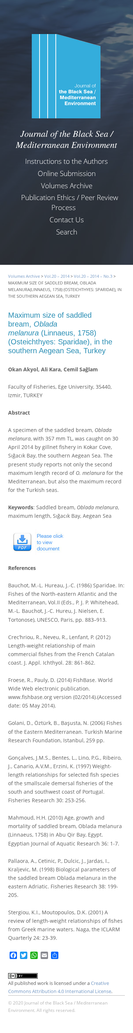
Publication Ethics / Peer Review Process (69, 202)
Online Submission (67, 173)
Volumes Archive (66, 185)
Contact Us (67, 220)
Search (66, 232)
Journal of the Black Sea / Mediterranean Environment (66, 138)
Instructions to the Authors (66, 161)
